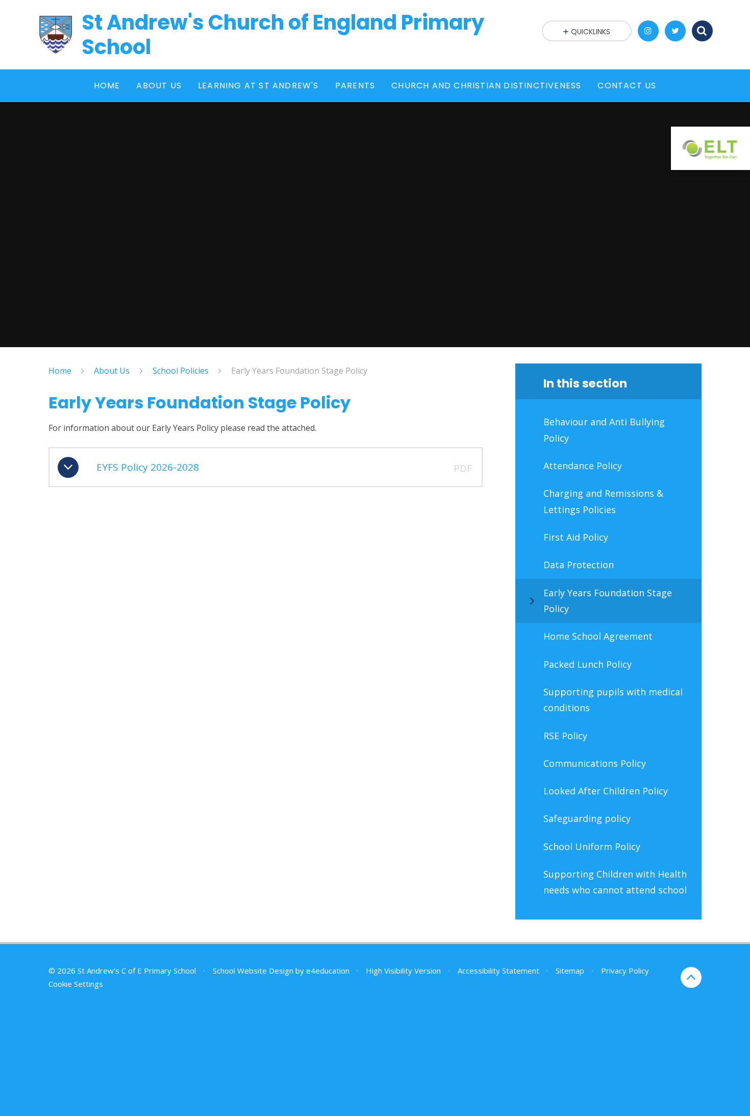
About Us (112, 370)
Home (59, 370)
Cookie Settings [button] (75, 984)
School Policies (181, 370)
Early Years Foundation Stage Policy (299, 370)
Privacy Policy (625, 970)
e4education (327, 970)
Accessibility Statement (498, 970)
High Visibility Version (403, 970)
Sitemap (570, 970)
